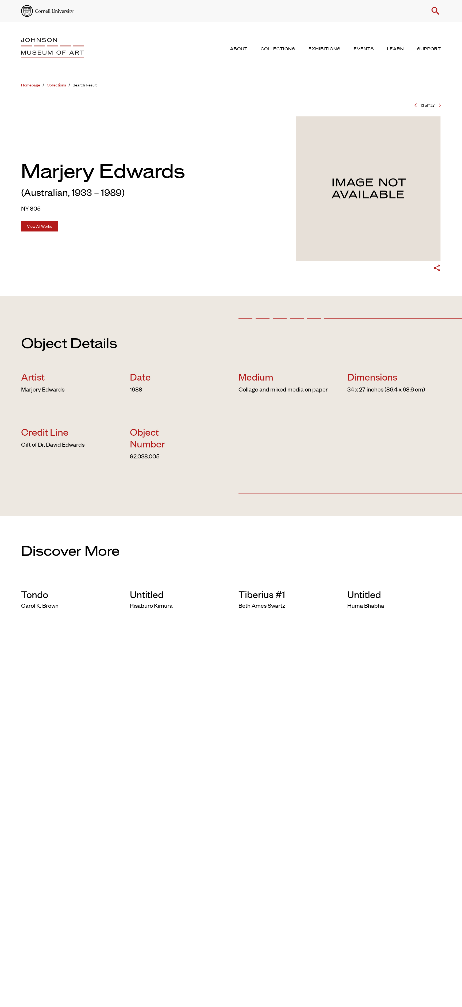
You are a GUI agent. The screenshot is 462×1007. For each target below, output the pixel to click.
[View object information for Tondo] (68, 579)
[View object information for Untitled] (177, 579)
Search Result (85, 85)
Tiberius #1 (261, 594)
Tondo (34, 594)
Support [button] (429, 49)
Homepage (30, 85)
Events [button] (364, 49)
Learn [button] (395, 49)
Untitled (147, 594)
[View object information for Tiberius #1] (285, 579)
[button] (435, 11)
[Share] (437, 269)
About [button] (239, 49)
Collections (56, 85)
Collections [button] (278, 49)
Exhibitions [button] (325, 49)
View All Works (39, 226)
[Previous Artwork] (415, 105)
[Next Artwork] (440, 105)
